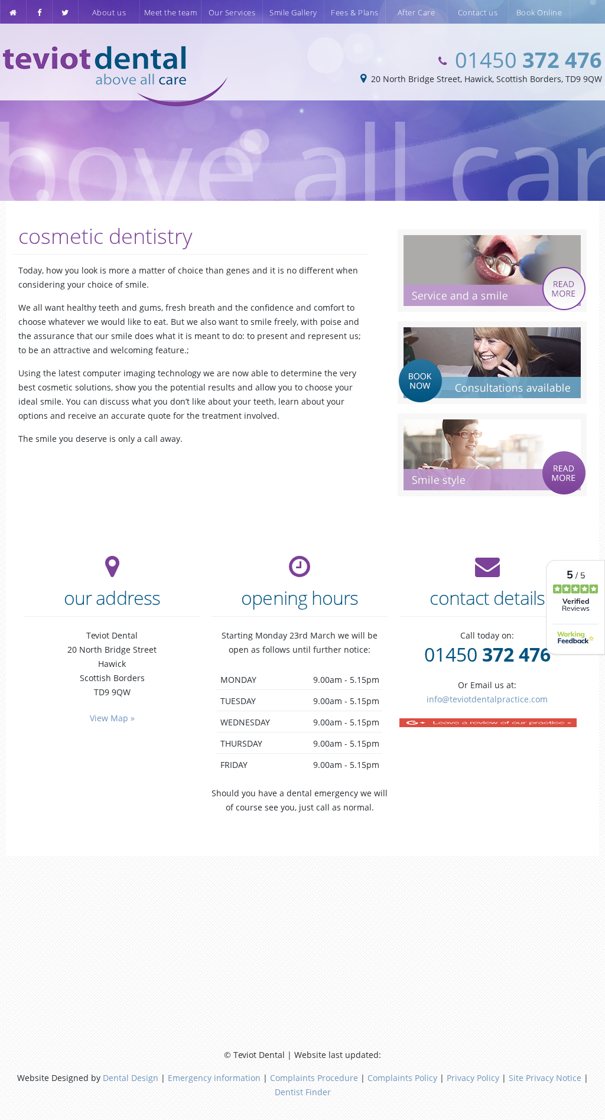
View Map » (112, 718)
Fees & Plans (354, 12)
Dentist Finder (303, 1092)
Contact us (477, 12)
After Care (416, 12)
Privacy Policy (473, 1077)
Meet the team (170, 12)
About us (109, 12)
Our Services (232, 12)
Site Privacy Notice (545, 1077)
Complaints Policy (402, 1077)
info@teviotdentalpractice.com (487, 699)
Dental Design (130, 1077)
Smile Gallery (293, 12)
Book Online (539, 12)
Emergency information (214, 1077)
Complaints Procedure (314, 1077)
